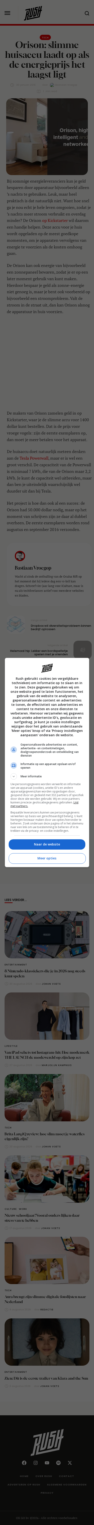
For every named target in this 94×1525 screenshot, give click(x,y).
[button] (47, 776)
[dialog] (47, 762)
